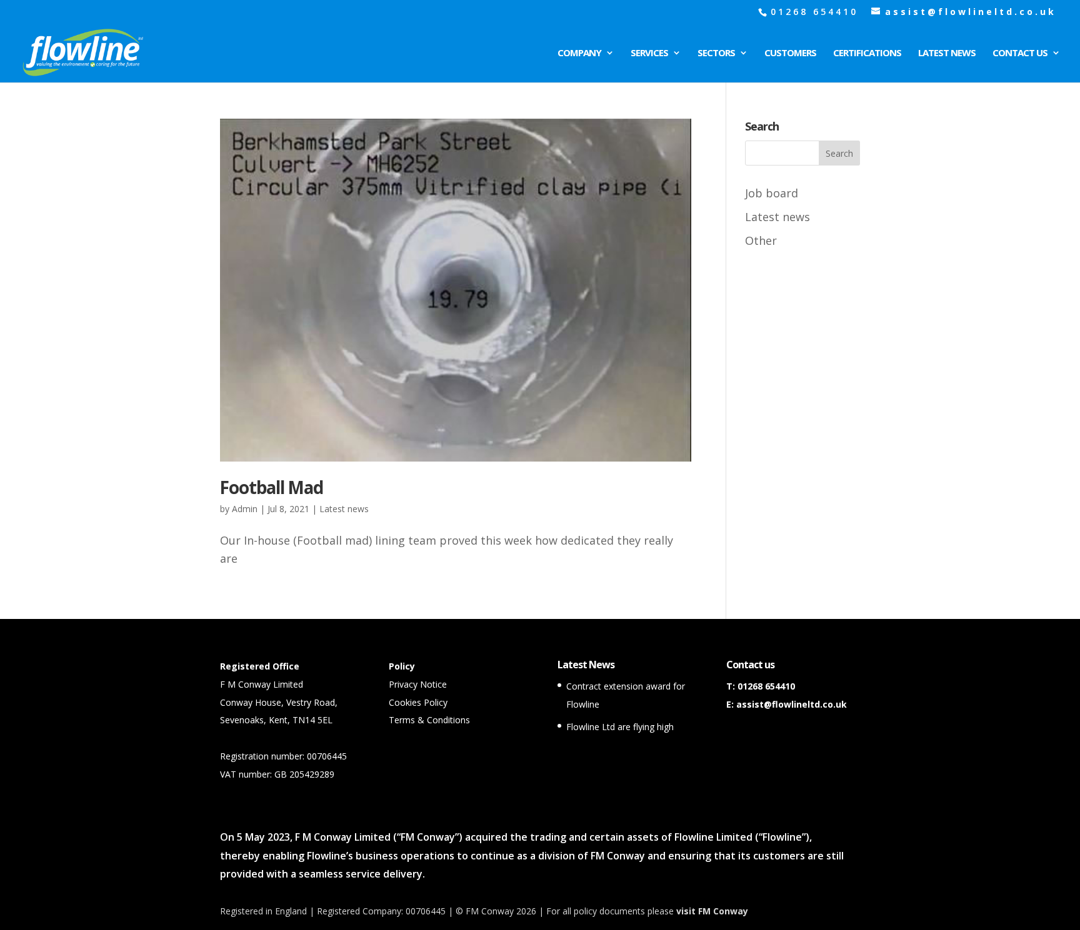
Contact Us (1020, 53)
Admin (245, 509)
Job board (771, 193)
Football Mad (271, 487)
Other (761, 240)
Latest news (344, 509)
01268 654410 (766, 686)
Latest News (947, 53)
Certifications (867, 53)
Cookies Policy (418, 702)
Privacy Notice (418, 684)
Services (649, 53)
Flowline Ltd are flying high (620, 727)
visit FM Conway (712, 911)
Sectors (716, 53)
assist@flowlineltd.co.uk (791, 704)
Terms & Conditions (429, 720)
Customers (790, 53)
